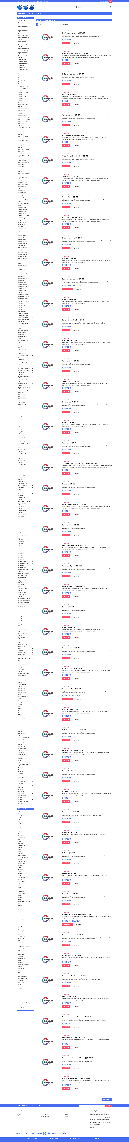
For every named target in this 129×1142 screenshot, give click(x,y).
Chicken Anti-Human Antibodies (22, 457)
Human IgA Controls (22, 616)
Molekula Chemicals (22, 207)
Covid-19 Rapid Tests (22, 476)
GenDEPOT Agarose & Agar (23, 93)
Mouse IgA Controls (22, 688)
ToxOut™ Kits (20, 789)
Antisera (19, 422)
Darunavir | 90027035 (68, 607)
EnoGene (20, 812)
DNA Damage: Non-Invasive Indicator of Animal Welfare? (99, 1120)
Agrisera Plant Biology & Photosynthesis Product (23, 70)
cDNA (19, 445)
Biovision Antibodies (22, 436)
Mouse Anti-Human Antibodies (22, 681)
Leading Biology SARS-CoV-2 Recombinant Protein (24, 181)
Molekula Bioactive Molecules (22, 193)
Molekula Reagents (22, 211)
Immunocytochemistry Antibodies (22, 630)
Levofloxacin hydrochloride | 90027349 (74, 504)
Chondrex (20, 925)
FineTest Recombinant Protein (22, 365)
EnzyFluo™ (20, 530)
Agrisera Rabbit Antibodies (23, 77)
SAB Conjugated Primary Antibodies (23, 765)
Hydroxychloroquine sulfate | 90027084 (74, 545)
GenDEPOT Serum (21, 113)
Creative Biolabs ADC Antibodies (22, 373)
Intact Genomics (21, 958)
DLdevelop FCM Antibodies (23, 363)
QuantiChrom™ (21, 722)
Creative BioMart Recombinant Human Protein (24, 360)
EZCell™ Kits (20, 551)
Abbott (19, 960)
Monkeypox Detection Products (22, 384)
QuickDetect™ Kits (22, 728)
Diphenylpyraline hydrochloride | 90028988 (75, 53)
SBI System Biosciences (23, 893)
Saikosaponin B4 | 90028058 (71, 361)
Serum (19, 775)
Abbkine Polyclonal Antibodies (22, 291)
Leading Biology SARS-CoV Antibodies (23, 178)
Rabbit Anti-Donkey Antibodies (22, 734)
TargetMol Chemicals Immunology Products (22, 251)
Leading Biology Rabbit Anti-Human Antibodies (24, 159)
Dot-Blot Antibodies (22, 514)
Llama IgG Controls (22, 662)
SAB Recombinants (22, 769)
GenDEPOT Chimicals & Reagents (23, 101)
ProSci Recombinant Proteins (24, 231)
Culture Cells (20, 481)
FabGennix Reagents (22, 567)
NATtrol (19, 694)
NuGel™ (19, 700)
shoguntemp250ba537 (22, 235)
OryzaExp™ (20, 704)
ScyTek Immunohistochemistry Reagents (23, 340)
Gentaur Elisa (20, 590)
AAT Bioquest (21, 835)
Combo (19, 474)
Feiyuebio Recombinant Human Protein (23, 570)
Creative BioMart (21, 891)
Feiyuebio (20, 823)
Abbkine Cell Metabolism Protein (23, 266)
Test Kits (19, 785)
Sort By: (57, 24)
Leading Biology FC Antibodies (22, 133)
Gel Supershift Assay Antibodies (22, 581)
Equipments (20, 538)
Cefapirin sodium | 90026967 (71, 648)
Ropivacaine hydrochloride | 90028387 (73, 279)
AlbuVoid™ (20, 410)
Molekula (20, 879)
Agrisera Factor (21, 65)
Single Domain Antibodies (23, 370)
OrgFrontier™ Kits (21, 702)
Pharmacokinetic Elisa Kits (23, 390)
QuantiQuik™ (20, 726)
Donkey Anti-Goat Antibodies (24, 501)
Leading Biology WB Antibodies (22, 187)
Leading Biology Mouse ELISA (24, 149)
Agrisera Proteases (22, 73)
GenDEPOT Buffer (21, 98)
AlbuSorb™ (20, 408)
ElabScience (20, 843)
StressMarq (20, 827)
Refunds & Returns (75, 1138)
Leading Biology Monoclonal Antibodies (24, 146)
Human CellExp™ (21, 614)
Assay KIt (20, 85)
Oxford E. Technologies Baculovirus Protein (23, 217)
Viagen (19, 952)
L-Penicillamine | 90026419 (70, 812)
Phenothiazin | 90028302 (69, 299)
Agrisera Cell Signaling (22, 61)
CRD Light (20, 974)
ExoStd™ (19, 549)
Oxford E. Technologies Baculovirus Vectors (23, 221)
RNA (19, 762)
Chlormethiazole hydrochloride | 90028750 (75, 156)
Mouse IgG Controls (22, 690)
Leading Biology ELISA (22, 131)
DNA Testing (20, 495)
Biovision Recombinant (23, 439)
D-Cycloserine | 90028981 (70, 94)
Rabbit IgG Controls (22, 746)
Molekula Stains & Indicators (24, 215)
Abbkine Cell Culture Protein (24, 20)
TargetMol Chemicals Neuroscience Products (23, 259)
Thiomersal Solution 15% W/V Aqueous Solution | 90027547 (80, 463)
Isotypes (19, 648)
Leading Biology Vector (23, 184)
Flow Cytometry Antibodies (23, 573)
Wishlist (42, 1112)
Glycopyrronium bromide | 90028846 (73, 135)
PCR (18, 710)
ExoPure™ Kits (21, 544)
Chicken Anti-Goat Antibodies (22, 454)
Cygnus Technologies (22, 927)
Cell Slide (20, 447)
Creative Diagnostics (22, 861)
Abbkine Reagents (21, 307)
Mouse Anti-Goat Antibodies (24, 679)
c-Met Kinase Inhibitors (23, 441)
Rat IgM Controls (21, 754)
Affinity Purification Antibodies (22, 405)
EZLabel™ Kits (21, 555)
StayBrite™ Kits (21, 777)
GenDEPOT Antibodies (22, 95)
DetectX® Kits (21, 487)
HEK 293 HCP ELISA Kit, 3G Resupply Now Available (100, 1122)
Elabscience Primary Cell (23, 91)
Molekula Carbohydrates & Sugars (23, 204)
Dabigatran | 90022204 (69, 996)
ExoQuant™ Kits (21, 545)
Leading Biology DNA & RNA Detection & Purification (24, 128)
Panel (19, 706)
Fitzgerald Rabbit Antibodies (24, 368)
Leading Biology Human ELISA (23, 141)
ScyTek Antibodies (22, 332)
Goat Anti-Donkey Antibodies (24, 598)
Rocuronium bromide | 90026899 (72, 668)
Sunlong (19, 875)
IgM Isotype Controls (22, 626)
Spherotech (20, 913)
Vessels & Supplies (22, 795)
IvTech (19, 950)
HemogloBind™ (21, 610)
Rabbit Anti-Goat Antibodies (24, 737)
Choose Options (67, 289)
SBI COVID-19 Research (23, 773)
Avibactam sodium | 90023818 (71, 955)
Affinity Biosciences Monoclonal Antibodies (23, 34)
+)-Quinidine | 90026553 (69, 791)
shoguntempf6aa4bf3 (22, 241)
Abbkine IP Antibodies (22, 284)
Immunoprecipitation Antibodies (22, 641)
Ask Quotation (22, 13)
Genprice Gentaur (21, 948)
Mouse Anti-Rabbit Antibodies (22, 685)
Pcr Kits (19, 712)
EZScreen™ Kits (21, 559)
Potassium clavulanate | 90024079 (72, 935)
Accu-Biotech (21, 968)
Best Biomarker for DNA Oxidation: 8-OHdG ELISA (100, 1117)
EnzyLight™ (20, 532)
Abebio (19, 871)
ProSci (19, 820)
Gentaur (19, 907)
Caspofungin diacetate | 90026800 (72, 750)
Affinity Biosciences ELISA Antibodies (23, 31)
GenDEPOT (20, 905)
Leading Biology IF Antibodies (24, 144)
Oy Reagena (20, 956)
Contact (38, 13)
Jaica (19, 944)
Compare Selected (107, 1099)
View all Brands (21, 1008)
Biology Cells (20, 432)
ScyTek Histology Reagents (23, 336)
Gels (19, 586)
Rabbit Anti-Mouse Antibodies (22, 743)
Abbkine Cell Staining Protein (24, 273)
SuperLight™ (20, 783)
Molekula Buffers (21, 198)
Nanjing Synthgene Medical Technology (23, 965)
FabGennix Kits (21, 565)
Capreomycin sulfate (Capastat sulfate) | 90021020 (77, 1058)
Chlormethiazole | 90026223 (70, 894)
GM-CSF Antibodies (22, 592)
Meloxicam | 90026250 (69, 853)
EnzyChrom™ (20, 528)
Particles (19, 708)
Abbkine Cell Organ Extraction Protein (22, 270)
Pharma (19, 716)
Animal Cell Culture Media (23, 414)
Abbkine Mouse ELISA (22, 288)
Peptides (19, 714)
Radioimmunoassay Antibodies (22, 749)
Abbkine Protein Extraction (23, 296)
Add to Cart (66, 43)
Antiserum (20, 424)
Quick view (48, 44)
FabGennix (20, 873)
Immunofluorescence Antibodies (22, 634)
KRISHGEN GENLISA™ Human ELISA (24, 659)
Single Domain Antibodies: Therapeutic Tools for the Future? (100, 1115)
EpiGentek (20, 831)
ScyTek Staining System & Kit (24, 344)
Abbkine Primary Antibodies (23, 294)
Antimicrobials (21, 420)
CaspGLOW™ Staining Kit (23, 443)
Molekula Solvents (22, 213)
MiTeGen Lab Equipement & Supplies (23, 327)
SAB (18, 814)
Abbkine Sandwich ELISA (23, 313)
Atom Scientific (21, 938)
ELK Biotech (20, 942)
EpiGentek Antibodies (22, 536)
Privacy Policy (96, 1138)
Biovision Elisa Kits (22, 437)
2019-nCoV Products (22, 396)
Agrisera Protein (21, 75)
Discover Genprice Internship (95, 1126)
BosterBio (20, 847)
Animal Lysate (21, 416)
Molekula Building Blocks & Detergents (23, 200)
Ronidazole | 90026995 (69, 627)
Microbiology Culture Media (23, 673)
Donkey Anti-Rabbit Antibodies (22, 511)
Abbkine (19, 867)
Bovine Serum (92, 1127)
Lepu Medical (20, 962)
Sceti (19, 883)
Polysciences (20, 1006)
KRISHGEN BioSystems (23, 857)
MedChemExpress (21, 863)
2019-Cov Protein (21, 393)
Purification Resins (22, 720)
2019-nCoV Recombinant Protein (23, 399)
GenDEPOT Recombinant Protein (23, 111)
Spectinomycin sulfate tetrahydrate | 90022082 (76, 1017)
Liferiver (19, 984)
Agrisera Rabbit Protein (23, 81)
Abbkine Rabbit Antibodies (23, 303)
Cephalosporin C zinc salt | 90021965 (73, 1037)
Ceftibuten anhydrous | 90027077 (72, 566)
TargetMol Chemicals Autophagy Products (22, 248)
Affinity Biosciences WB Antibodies (23, 56)
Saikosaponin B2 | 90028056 (71, 381)
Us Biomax (20, 897)
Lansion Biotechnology (23, 976)
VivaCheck (20, 988)
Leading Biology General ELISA (23, 137)
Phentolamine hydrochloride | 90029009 (74, 33)
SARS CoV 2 (20, 772)
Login (101, 1)
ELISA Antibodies (21, 522)
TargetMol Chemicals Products (22, 262)
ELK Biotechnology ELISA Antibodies (23, 377)
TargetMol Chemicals (22, 978)
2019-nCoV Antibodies (22, 394)
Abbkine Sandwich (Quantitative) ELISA (22, 310)
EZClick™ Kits (21, 553)
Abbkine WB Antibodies (23, 315)
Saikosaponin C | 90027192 (70, 525)
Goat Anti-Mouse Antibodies (24, 602)
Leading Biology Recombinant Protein (24, 174)
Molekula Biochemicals (23, 196)
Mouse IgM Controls (22, 692)
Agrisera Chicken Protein (23, 63)
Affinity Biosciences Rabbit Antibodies (23, 53)
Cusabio (19, 818)
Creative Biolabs (21, 816)
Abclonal (19, 851)
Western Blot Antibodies (23, 801)
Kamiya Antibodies (22, 652)
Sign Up (106, 1)
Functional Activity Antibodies (22, 578)
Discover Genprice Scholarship (96, 1124)
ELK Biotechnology (22, 837)
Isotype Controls (21, 646)
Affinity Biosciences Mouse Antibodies (23, 38)
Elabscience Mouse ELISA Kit (24, 520)
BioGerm (19, 998)
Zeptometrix (20, 923)
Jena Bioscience (21, 881)
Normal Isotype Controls (23, 696)
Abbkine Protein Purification (24, 302)
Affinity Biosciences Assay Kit (23, 23)
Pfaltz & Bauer (21, 853)
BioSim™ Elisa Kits (21, 434)
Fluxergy (19, 972)
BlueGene (20, 865)
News (30, 13)
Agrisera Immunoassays (23, 67)
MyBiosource (20, 980)
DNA (19, 493)
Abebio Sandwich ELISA (23, 317)
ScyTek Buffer (21, 334)
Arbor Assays (20, 919)
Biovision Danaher (93, 1112)
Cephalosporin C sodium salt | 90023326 (74, 976)
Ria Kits (19, 760)
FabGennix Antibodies (22, 561)
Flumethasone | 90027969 (70, 402)
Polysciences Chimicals (23, 330)
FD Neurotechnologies (22, 941)
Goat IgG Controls (21, 606)
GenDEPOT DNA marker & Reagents (23, 105)
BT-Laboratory (21, 833)
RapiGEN (19, 970)
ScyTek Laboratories (22, 911)
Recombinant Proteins (22, 758)
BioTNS (19, 990)
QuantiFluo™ (20, 724)
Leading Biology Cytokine (23, 121)
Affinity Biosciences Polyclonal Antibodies (22, 42)
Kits (18, 656)
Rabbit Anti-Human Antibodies (22, 740)
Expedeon (20, 933)
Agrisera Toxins (21, 83)
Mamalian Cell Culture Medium (22, 664)
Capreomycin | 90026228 (69, 873)
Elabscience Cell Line (22, 89)
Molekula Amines (21, 190)
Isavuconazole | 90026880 (70, 709)
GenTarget (20, 885)
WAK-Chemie (20, 986)
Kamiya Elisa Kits (21, 654)
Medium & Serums (21, 667)
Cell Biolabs (20, 915)
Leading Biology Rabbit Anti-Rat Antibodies (24, 167)
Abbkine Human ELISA (22, 280)
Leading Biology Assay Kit (23, 117)
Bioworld (20, 849)
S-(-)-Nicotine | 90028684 (70, 197)
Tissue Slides (20, 787)
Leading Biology (21, 839)
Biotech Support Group (22, 937)
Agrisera (19, 887)
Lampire (19, 903)
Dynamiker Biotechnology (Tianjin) (25, 1004)
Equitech (19, 929)
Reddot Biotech (21, 869)
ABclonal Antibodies (22, 348)
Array (19, 426)
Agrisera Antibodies (22, 59)
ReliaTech (20, 899)
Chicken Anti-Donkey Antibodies (22, 450)
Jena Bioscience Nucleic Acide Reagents (23, 324)
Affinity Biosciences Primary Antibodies (24, 45)
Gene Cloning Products (23, 588)
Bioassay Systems (22, 931)
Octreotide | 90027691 (69, 443)
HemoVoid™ (20, 612)
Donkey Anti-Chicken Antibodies (22, 498)
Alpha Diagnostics (21, 877)
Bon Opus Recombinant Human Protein (23, 352)
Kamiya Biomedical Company (24, 901)
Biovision (20, 859)
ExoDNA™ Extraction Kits (23, 540)
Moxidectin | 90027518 (69, 484)
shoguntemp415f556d (22, 237)
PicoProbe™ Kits (21, 718)
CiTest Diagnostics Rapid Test (23, 356)
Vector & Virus (21, 793)
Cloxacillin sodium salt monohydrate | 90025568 (76, 914)
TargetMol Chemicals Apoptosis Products (22, 244)
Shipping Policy (54, 1138)
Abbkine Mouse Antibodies (23, 286)
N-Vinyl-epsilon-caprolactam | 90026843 (74, 730)
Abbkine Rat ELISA (22, 306)
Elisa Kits (20, 524)
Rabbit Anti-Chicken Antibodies (22, 730)
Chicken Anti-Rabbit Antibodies (22, 465)
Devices (19, 489)
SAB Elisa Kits (21, 768)
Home (37, 17)
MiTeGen (19, 895)
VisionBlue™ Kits (21, 797)
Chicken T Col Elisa (22, 468)
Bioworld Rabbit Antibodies (23, 319)
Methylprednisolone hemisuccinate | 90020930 (76, 1078)
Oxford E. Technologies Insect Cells (23, 225)
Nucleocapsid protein (22, 698)
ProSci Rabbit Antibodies (23, 350)
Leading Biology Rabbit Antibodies (22, 170)
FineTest (19, 829)
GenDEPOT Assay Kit (22, 96)
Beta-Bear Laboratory (22, 1002)
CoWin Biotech (21, 992)
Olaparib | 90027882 (68, 422)
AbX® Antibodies (21, 402)
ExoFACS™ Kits (21, 542)
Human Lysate (21, 620)
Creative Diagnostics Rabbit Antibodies (24, 478)
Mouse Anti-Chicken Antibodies (22, 670)
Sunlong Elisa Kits (21, 781)
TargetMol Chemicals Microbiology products (22, 255)
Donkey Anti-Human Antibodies (22, 504)
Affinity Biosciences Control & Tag (24, 27)
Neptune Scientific (22, 982)
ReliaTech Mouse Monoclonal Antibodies (24, 388)
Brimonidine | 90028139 (69, 340)
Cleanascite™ (20, 470)
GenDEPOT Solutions (22, 115)
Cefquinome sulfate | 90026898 (71, 689)
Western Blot (20, 799)
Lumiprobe (20, 909)
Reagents (20, 756)
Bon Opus (20, 889)
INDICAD (19, 994)
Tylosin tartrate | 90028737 (70, 176)
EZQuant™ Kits (21, 557)
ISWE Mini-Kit (20, 650)
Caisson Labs (21, 921)
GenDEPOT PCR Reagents (23, 108)
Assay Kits (20, 428)
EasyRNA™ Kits (21, 516)
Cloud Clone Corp (21, 845)
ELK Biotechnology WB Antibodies (22, 380)
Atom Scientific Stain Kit (23, 87)
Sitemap (29, 1140)
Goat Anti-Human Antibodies (24, 600)
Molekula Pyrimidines (22, 209)
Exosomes (20, 548)
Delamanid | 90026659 (69, 771)
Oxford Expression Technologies (25, 946)
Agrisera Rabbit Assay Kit (23, 79)
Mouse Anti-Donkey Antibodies (22, 676)
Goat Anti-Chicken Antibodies (22, 595)
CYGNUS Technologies (22, 485)
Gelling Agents (21, 584)
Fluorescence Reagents (23, 575)
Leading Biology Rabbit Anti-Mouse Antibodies (24, 163)
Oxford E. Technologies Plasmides (23, 228)
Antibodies (20, 418)
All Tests (19, 412)
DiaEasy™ (20, 491)
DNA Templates (21, 803)
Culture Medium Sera (22, 483)
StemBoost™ (20, 779)
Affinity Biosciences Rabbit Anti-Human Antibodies (23, 49)
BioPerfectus (20, 1000)
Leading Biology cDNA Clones (24, 119)
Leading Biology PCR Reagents (22, 152)
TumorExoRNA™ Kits (22, 791)
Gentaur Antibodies (22, 321)
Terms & (32, 1138)
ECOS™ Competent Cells (23, 518)
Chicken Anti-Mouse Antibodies (22, 461)
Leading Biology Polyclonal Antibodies (23, 156)
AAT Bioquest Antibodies (23, 346)
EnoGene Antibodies (22, 526)
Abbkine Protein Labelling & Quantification (23, 299)
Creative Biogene (21, 996)
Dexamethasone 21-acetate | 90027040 (74, 586)
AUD (47, 1)
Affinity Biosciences (22, 855)
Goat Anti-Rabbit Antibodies (24, 604)
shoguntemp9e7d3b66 (22, 239)
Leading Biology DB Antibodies (22, 124)
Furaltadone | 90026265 (69, 832)
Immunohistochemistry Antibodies (23, 638)
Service (19, 233)
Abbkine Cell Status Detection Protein (22, 275)
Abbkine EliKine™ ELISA (23, 278)
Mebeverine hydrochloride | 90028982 (73, 74)
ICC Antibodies (21, 622)
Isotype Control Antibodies (23, 644)
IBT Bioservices (21, 935)
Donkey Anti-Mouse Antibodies (22, 507)
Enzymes (20, 534)
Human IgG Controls (22, 618)
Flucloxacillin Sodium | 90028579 (72, 217)
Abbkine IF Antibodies (22, 282)
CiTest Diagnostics (22, 917)
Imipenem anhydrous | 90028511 (72, 238)
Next (110, 1096)
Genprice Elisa (21, 954)
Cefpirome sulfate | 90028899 (71, 115)
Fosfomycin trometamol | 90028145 (73, 320)
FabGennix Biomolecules (23, 563)
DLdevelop (20, 841)
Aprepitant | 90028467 (69, 258)
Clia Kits (19, 472)
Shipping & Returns (45, 1116)
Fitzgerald (20, 822)
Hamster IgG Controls (22, 608)
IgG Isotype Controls (22, 624)
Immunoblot (20, 628)
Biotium (19, 826)
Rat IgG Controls (21, 752)
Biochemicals (20, 430)
